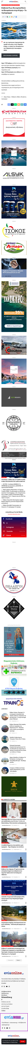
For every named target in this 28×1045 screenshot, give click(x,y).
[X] (14, 523)
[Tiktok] (14, 535)
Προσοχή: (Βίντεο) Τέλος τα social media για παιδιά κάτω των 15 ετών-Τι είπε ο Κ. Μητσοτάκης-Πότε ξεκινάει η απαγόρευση (13, 821)
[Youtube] (14, 531)
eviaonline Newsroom (6, 825)
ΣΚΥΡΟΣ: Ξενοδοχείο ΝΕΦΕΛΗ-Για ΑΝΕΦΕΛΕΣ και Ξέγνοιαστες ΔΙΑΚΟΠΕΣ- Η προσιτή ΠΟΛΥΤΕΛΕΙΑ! (12, 486)
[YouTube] (7, 986)
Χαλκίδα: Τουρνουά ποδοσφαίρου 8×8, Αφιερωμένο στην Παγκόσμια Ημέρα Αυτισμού (12, 898)
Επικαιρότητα (5, 5)
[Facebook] (14, 519)
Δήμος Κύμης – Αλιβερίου (10, 97)
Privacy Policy (6, 1042)
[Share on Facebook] (5, 17)
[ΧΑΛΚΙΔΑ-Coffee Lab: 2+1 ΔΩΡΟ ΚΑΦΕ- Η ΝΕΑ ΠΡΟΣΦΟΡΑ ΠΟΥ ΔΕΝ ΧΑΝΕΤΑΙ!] (14, 470)
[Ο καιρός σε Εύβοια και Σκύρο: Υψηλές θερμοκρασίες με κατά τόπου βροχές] (5, 770)
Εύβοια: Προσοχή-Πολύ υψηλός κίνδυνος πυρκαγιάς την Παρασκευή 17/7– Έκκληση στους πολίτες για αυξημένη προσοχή (18, 728)
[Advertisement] (14, 554)
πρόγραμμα (4, 99)
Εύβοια (18, 97)
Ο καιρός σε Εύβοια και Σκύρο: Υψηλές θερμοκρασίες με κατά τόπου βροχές (17, 769)
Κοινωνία (11, 5)
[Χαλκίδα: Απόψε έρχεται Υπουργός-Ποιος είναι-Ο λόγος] (5, 739)
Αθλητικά (4, 894)
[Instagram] (14, 527)
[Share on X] (7, 17)
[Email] (12, 17)
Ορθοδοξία (16, 5)
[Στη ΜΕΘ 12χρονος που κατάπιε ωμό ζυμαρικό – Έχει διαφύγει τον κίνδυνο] (14, 836)
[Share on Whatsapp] (9, 17)
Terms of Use (14, 1042)
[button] (22, 1041)
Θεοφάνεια (23, 97)
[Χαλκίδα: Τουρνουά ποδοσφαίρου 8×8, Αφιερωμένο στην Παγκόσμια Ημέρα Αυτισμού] (14, 887)
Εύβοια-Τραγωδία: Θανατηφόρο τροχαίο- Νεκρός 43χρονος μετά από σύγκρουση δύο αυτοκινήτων (12, 501)
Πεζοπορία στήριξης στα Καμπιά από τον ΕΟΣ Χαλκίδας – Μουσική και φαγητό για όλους (13, 924)
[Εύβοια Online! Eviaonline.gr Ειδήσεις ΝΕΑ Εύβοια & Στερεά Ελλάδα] (14, 1)
